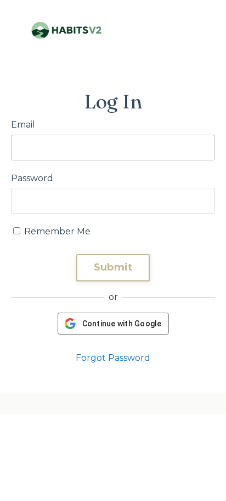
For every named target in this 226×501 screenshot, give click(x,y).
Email (23, 124)
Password (32, 178)
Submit (113, 267)
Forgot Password (113, 358)
